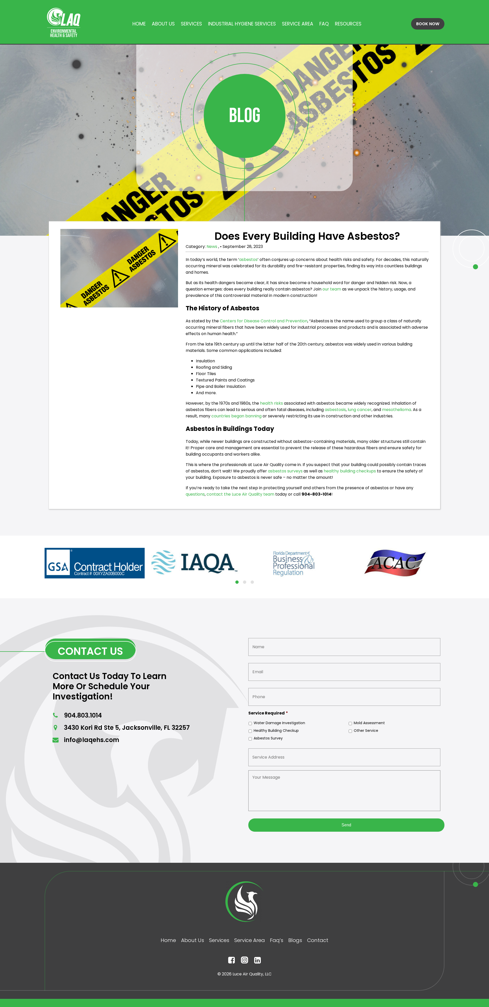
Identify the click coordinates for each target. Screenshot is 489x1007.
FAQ (324, 23)
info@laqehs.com (90, 740)
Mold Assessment (369, 722)
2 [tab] (244, 582)
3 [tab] (252, 582)
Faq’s (276, 940)
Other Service (366, 730)
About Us (163, 23)
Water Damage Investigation (279, 722)
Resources (348, 23)
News (212, 246)
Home (139, 23)
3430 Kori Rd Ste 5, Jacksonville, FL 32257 (126, 727)
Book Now (427, 24)
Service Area (297, 23)
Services (191, 23)
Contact (317, 940)
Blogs (295, 940)
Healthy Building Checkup (276, 730)
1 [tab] (236, 582)
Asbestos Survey (268, 738)
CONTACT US (90, 651)
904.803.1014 (82, 715)
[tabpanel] (95, 563)
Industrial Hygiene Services (242, 23)
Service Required (268, 713)
